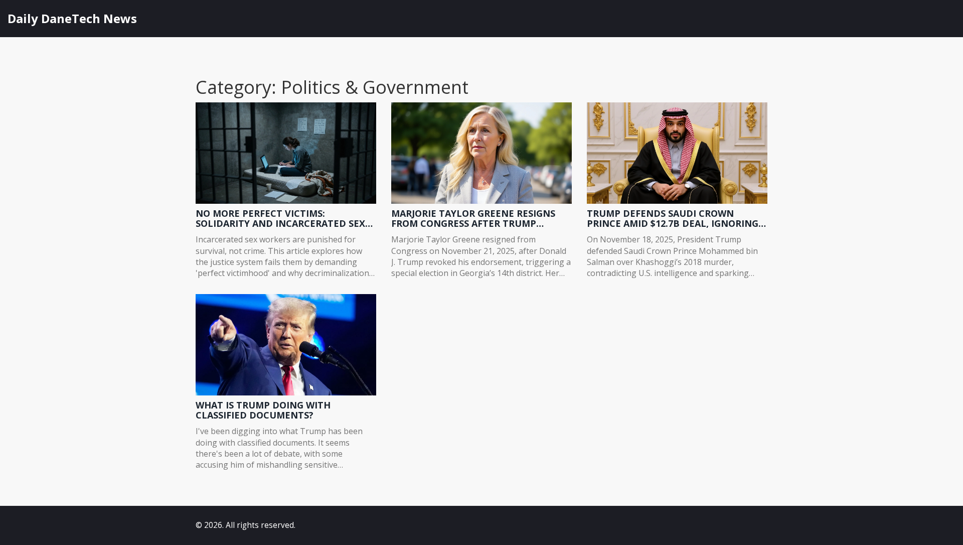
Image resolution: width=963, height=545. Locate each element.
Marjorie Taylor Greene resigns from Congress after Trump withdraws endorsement (473, 219)
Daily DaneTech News (72, 18)
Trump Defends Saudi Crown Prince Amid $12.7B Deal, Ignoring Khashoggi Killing (672, 219)
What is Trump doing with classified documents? (263, 410)
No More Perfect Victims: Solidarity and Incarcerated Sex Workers (280, 219)
